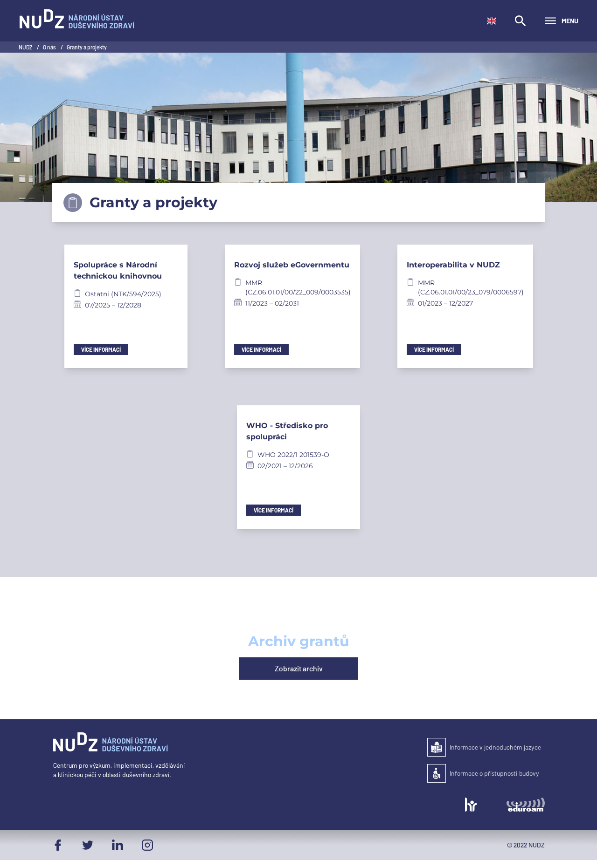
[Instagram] (147, 845)
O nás (50, 47)
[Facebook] (57, 845)
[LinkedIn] (117, 845)
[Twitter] (87, 845)
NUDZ (26, 47)
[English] (491, 21)
